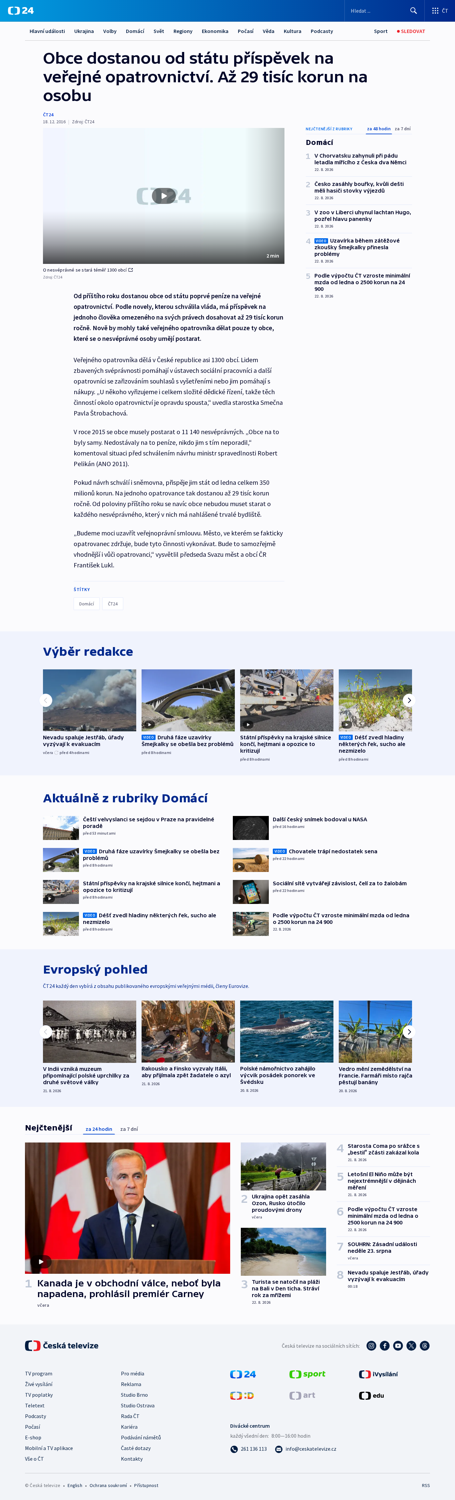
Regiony (183, 31)
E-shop (33, 1437)
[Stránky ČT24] (243, 1373)
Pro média (132, 1373)
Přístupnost (146, 1485)
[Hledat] (413, 10)
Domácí (135, 31)
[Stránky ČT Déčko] (242, 1395)
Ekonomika (215, 31)
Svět (159, 31)
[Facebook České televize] (384, 1345)
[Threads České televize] (424, 1345)
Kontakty (132, 1458)
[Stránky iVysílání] (378, 1373)
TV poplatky (39, 1394)
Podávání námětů (141, 1437)
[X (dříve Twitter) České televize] (411, 1345)
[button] (163, 196)
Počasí (245, 31)
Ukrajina (84, 31)
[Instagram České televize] (371, 1345)
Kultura (292, 31)
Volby (110, 31)
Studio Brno (134, 1394)
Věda (268, 31)
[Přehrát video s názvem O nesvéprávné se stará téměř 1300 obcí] (164, 196)
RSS (426, 1485)
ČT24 (48, 115)
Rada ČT (130, 1416)
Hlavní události (47, 31)
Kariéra (129, 1426)
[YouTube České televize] (398, 1345)
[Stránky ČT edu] (371, 1395)
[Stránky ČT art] (302, 1395)
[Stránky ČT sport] (307, 1373)
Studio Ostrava (138, 1405)
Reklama (131, 1384)
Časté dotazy (136, 1448)
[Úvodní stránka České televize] (62, 1345)
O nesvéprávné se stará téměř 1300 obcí (85, 270)
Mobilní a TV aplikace (49, 1448)
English (75, 1485)
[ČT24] (21, 11)
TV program (38, 1373)
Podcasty (322, 31)
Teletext (35, 1405)
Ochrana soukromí (108, 1485)
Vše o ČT (34, 1458)
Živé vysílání (38, 1384)
